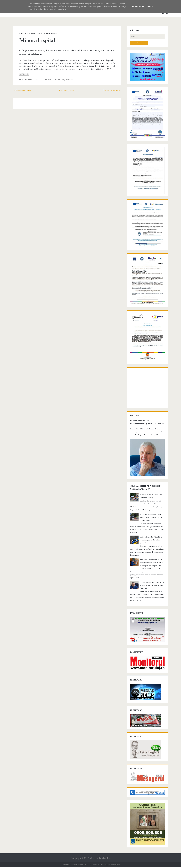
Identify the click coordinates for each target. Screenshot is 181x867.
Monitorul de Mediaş (100, 858)
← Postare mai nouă (22, 90)
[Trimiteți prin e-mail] (20, 74)
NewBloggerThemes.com (110, 865)
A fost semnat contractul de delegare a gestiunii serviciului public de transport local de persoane (151, 563)
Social (47, 80)
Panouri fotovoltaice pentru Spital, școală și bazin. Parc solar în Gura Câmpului (152, 585)
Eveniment (28, 80)
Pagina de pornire (66, 90)
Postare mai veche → (111, 90)
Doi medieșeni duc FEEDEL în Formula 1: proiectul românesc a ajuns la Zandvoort (151, 540)
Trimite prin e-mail (65, 79)
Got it (150, 6)
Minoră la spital (37, 40)
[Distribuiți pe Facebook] (27, 74)
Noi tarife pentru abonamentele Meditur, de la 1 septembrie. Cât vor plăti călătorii (151, 517)
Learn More (138, 6)
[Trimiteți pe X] (25, 74)
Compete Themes (76, 865)
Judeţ (39, 80)
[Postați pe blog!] (23, 74)
